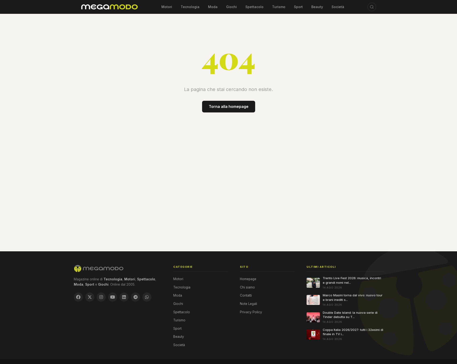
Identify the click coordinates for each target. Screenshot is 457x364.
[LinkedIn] (124, 297)
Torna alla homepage (228, 106)
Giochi (231, 7)
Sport (298, 7)
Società (338, 7)
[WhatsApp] (146, 297)
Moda (213, 7)
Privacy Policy (251, 312)
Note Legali (248, 304)
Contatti (246, 295)
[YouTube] (112, 297)
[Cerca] (372, 7)
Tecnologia (190, 7)
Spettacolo (254, 7)
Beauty (317, 7)
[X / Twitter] (89, 297)
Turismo (278, 7)
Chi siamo (247, 287)
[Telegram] (135, 297)
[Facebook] (78, 297)
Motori (166, 7)
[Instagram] (101, 297)
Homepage (248, 279)
